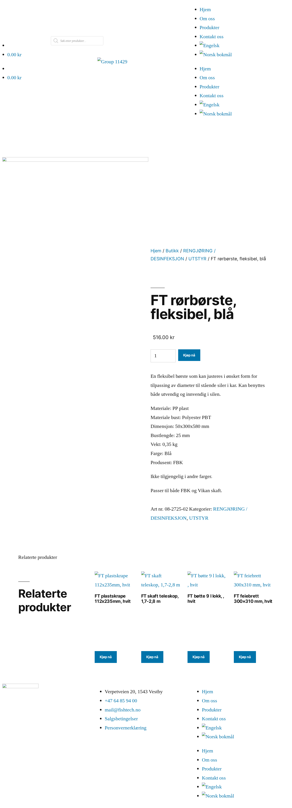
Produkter (209, 27)
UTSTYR (197, 258)
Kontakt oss (212, 36)
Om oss (207, 18)
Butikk (172, 250)
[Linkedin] (20, 727)
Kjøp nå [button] (106, 657)
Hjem (205, 9)
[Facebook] (8, 727)
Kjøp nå (189, 355)
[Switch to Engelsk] (246, 45)
